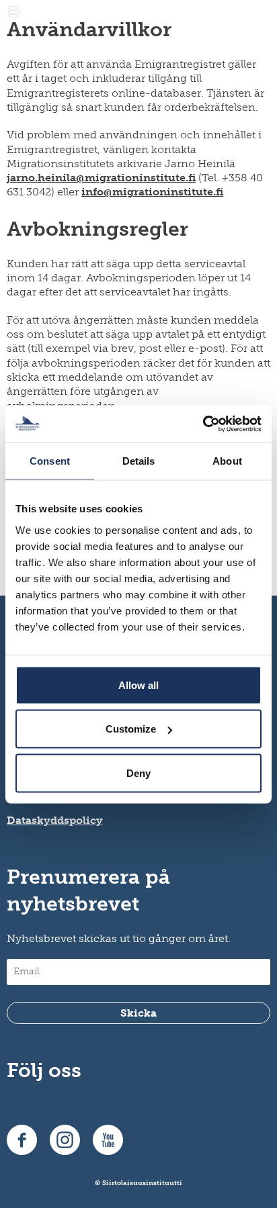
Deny (138, 772)
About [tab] (227, 461)
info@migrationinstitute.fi (152, 191)
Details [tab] (138, 461)
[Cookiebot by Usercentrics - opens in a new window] (203, 423)
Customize (131, 729)
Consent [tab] (50, 461)
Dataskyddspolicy (55, 820)
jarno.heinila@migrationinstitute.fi (101, 177)
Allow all (138, 684)
